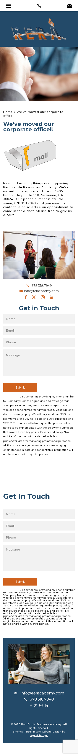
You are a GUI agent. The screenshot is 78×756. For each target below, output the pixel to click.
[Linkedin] (51, 297)
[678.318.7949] (39, 5)
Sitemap (18, 731)
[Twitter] (34, 297)
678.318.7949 (42, 286)
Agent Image (39, 735)
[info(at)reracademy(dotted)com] (69, 5)
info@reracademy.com (41, 291)
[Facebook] (26, 297)
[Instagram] (43, 297)
